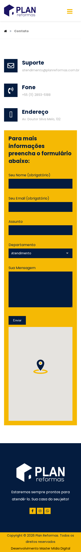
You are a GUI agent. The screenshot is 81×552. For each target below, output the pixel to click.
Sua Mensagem (22, 267)
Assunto (16, 221)
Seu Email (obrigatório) (29, 198)
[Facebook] (32, 511)
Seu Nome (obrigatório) (29, 175)
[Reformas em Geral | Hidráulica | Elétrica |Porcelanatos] (20, 10)
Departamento (22, 244)
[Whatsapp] (47, 511)
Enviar (17, 320)
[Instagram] (40, 511)
